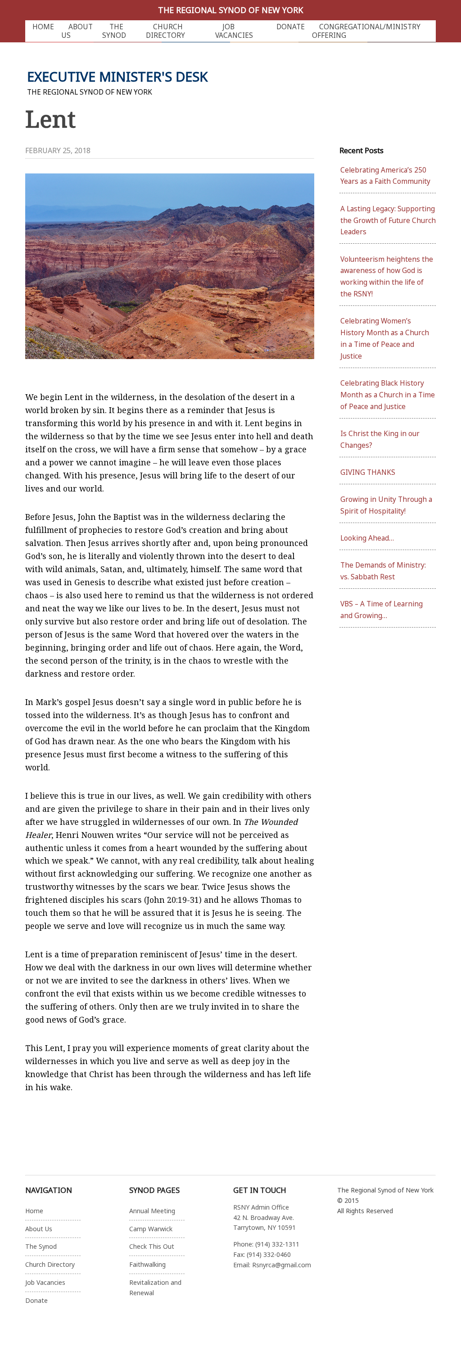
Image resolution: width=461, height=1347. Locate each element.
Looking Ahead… (367, 538)
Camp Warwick (150, 1228)
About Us (77, 31)
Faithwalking (147, 1264)
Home (43, 27)
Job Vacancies (234, 31)
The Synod (114, 31)
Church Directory (165, 31)
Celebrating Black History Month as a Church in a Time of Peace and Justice (387, 394)
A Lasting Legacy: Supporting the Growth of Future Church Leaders (388, 220)
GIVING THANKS (367, 472)
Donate (290, 27)
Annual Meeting (152, 1210)
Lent (50, 118)
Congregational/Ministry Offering (366, 31)
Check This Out (151, 1246)
